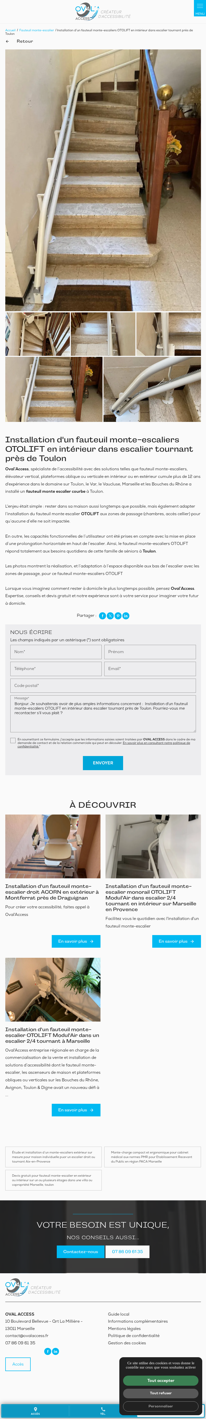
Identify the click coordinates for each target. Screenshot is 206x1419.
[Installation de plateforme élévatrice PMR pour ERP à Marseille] (103, 12)
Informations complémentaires (138, 1321)
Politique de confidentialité (134, 1335)
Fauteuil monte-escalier (37, 30)
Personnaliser (160, 1406)
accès (35, 1411)
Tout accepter (160, 1380)
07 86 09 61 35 (127, 1251)
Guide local (118, 1314)
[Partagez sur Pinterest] (118, 615)
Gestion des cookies (127, 1343)
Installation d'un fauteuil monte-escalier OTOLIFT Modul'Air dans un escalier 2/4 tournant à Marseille (52, 1035)
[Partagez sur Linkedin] (125, 615)
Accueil (10, 30)
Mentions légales (124, 1328)
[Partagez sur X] (110, 615)
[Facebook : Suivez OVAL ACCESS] (47, 1351)
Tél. (103, 1411)
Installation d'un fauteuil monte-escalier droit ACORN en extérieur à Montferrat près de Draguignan (52, 892)
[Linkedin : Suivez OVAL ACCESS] (55, 1351)
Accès (18, 1364)
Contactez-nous (80, 1251)
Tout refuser (161, 1393)
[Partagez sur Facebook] (102, 615)
